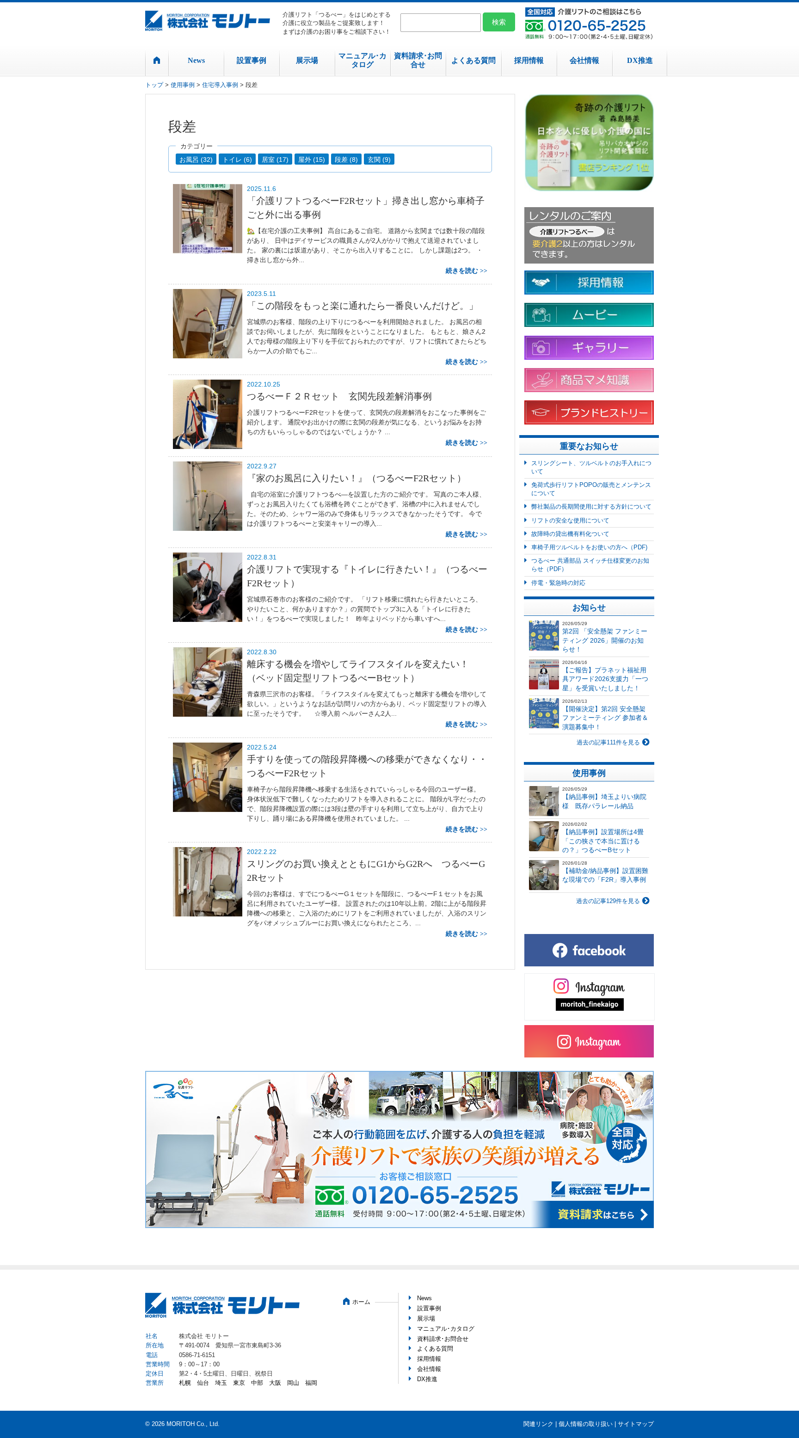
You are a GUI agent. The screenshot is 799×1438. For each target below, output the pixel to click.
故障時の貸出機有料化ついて (570, 533)
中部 (257, 1382)
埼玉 (221, 1382)
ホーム (361, 1301)
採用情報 (529, 60)
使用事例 (183, 84)
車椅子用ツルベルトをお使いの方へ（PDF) (589, 547)
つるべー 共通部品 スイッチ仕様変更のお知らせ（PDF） (590, 564)
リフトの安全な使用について (570, 520)
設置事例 (251, 60)
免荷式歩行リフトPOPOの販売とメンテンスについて (591, 489)
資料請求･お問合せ (418, 60)
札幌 (185, 1382)
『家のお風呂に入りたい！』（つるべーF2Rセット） (361, 478)
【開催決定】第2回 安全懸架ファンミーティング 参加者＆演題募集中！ (605, 718)
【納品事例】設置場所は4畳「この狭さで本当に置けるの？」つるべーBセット (603, 841)
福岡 (311, 1382)
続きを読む (462, 270)
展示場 (307, 60)
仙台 (203, 1382)
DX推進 (640, 60)
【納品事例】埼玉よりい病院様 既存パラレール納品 (604, 801)
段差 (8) (346, 159)
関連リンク (538, 1423)
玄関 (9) (379, 159)
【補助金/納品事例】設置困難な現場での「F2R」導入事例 (605, 875)
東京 (239, 1382)
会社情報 (584, 60)
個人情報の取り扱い (586, 1423)
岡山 (293, 1382)
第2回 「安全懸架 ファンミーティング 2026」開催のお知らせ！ (604, 640)
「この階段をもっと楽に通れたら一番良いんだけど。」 (362, 306)
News (196, 60)
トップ (154, 84)
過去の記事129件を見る (608, 900)
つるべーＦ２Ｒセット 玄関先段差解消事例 (339, 396)
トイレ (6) (237, 159)
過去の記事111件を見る (608, 742)
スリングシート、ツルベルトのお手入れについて (591, 467)
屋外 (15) (311, 159)
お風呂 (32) (196, 159)
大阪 (275, 1382)
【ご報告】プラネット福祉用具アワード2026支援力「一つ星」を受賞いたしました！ (605, 679)
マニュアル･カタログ (362, 60)
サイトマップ (636, 1423)
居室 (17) (275, 159)
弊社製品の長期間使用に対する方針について (591, 506)
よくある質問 (473, 60)
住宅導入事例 (220, 84)
